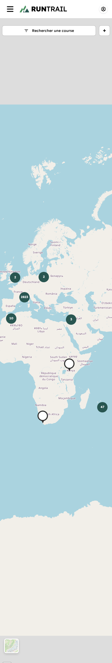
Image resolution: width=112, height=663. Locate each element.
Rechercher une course (53, 30)
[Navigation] (10, 9)
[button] (69, 364)
